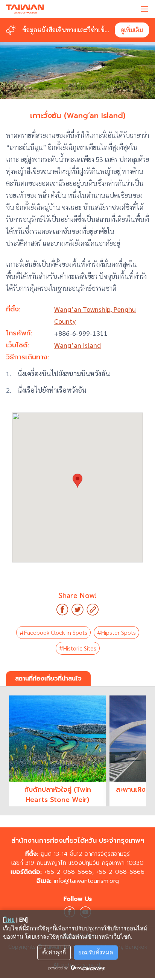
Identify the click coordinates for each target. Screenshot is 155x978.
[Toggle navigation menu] (144, 8)
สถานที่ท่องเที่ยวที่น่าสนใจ (48, 678)
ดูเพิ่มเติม (132, 30)
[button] (77, 480)
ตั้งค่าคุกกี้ (54, 952)
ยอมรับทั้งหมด (95, 952)
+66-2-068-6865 (68, 871)
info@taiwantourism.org (86, 880)
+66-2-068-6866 (120, 871)
